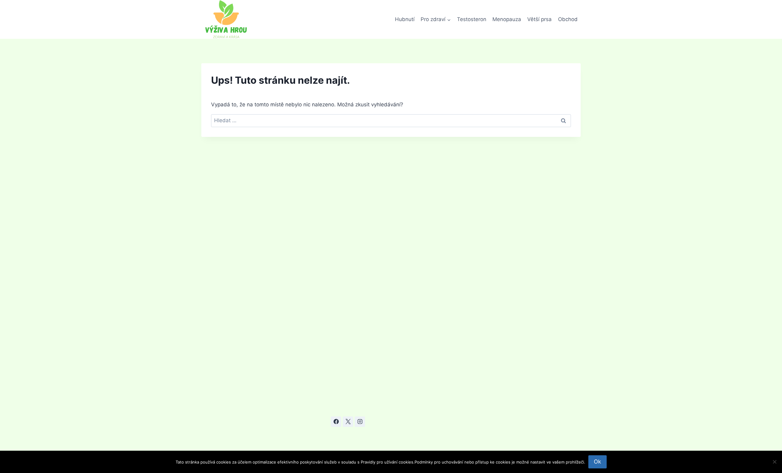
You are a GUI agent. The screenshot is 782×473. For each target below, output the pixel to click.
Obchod (568, 19)
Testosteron (471, 19)
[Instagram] (360, 421)
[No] (774, 462)
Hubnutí (405, 19)
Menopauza (506, 19)
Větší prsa (539, 19)
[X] (348, 421)
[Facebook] (336, 421)
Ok (597, 461)
